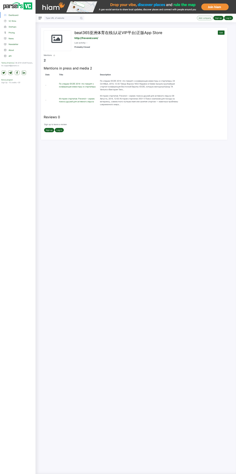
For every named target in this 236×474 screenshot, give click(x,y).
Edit (221, 32)
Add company (205, 18)
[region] (18, 237)
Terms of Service (7, 63)
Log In (228, 18)
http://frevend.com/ (86, 38)
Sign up (218, 18)
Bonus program (7, 80)
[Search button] (81, 18)
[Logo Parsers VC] (18, 6)
